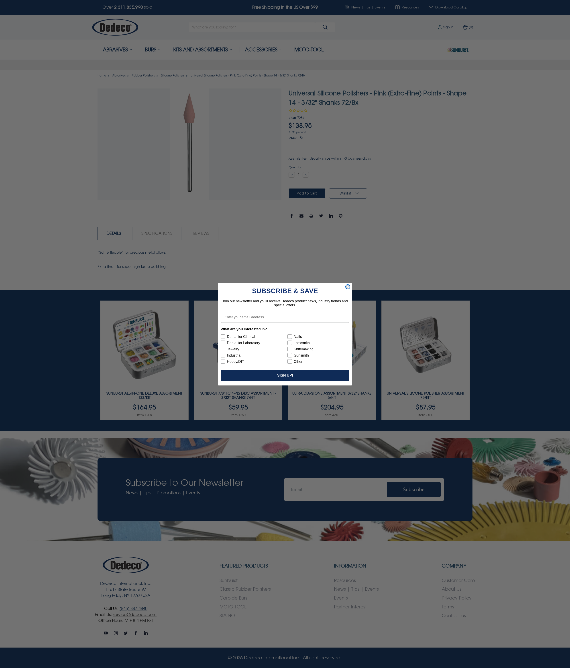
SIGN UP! (285, 375)
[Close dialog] (348, 287)
